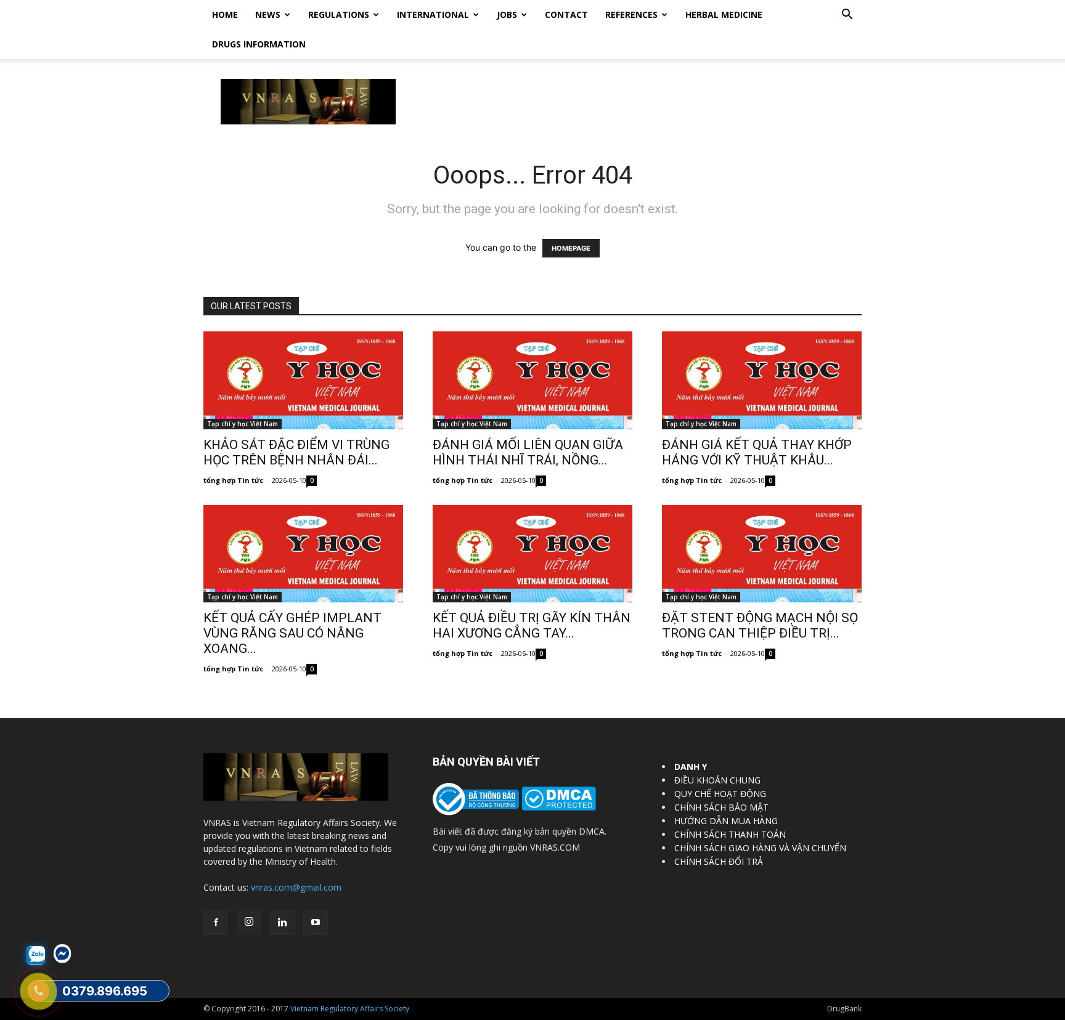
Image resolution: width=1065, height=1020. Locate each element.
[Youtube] (315, 922)
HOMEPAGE (571, 248)
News (267, 14)
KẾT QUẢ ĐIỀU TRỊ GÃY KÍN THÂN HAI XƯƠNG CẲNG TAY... (531, 625)
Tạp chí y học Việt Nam (242, 423)
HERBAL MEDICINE (723, 14)
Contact (566, 14)
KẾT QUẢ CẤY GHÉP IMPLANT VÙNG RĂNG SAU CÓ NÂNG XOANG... (292, 633)
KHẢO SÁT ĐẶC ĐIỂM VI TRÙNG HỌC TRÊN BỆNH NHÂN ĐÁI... (296, 452)
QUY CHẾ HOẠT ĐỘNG (720, 793)
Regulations (338, 14)
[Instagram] (249, 922)
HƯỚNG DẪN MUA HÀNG (726, 821)
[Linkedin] (282, 922)
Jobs (507, 14)
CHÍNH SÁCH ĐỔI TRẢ (718, 861)
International (433, 14)
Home (225, 14)
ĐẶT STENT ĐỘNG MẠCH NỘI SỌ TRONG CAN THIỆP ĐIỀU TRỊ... (760, 625)
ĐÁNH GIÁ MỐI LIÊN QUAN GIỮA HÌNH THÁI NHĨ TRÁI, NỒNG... (528, 452)
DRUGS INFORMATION (259, 44)
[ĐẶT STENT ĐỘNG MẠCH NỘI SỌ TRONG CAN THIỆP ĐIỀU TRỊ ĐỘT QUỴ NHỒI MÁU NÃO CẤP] (762, 554)
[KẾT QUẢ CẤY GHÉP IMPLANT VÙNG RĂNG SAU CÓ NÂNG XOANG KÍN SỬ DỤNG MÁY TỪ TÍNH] (303, 554)
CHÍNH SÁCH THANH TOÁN (730, 834)
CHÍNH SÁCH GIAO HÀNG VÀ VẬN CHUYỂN (760, 848)
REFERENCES (631, 14)
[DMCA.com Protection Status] (557, 807)
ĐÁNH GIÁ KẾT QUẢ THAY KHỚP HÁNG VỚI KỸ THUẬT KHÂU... (757, 452)
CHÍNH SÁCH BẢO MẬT (721, 807)
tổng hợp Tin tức (233, 480)
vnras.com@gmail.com (296, 887)
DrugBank (844, 1008)
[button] (847, 16)
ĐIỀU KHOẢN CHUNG (717, 780)
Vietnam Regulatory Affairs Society (349, 1008)
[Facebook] (215, 922)
